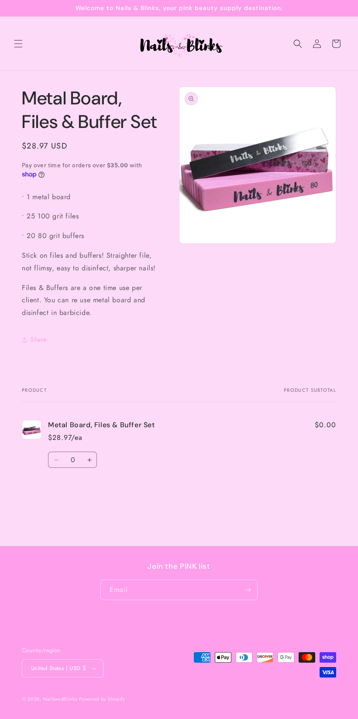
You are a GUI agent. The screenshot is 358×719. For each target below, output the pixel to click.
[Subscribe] (247, 590)
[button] (18, 43)
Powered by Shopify (102, 698)
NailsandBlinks (60, 698)
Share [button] (39, 339)
